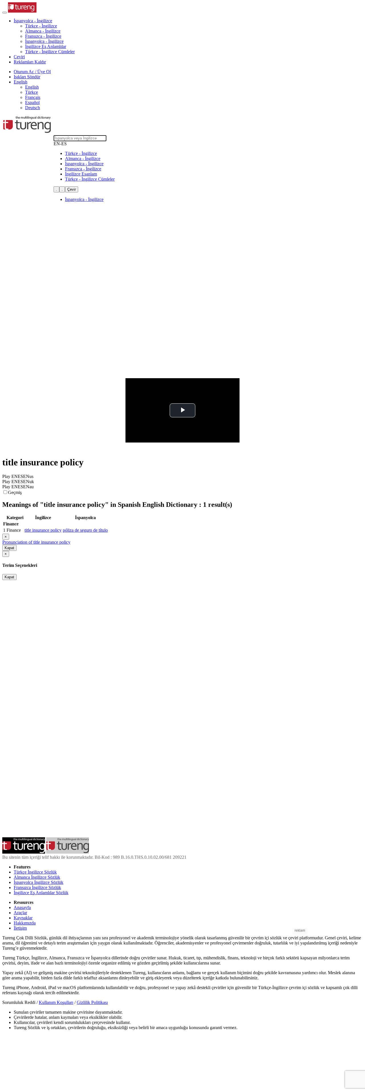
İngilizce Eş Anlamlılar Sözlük (41, 892)
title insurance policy (43, 530)
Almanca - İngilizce (42, 31)
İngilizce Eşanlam (81, 174)
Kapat (9, 548)
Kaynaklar (23, 917)
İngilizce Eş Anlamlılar (45, 46)
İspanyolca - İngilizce (44, 41)
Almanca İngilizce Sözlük (37, 877)
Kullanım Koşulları (56, 1002)
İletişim (20, 928)
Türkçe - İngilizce (41, 25)
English (32, 87)
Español (32, 102)
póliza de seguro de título (85, 530)
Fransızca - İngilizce (43, 36)
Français (32, 97)
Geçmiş (15, 492)
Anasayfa (22, 907)
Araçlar (20, 912)
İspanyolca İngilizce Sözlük (38, 882)
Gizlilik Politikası (92, 1002)
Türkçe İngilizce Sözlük (35, 872)
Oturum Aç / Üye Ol (32, 71)
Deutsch (32, 107)
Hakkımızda (25, 922)
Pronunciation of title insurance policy (36, 542)
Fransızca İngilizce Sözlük (37, 887)
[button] (33, 20)
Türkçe (31, 92)
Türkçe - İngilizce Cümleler (50, 51)
